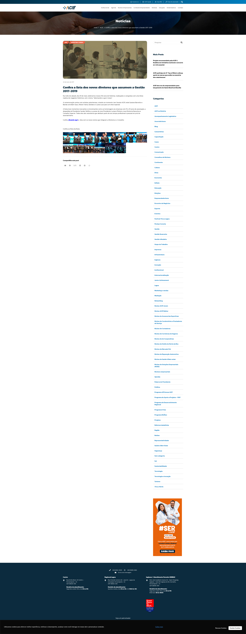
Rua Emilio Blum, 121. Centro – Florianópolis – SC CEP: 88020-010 (75, 582)
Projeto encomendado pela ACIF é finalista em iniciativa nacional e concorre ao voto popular (168, 62)
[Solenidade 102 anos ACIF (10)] (78, 148)
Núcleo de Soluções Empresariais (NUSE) (166, 365)
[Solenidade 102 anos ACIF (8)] (142, 137)
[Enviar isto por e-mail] (65, 165)
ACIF (156, 106)
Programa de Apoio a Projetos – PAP (167, 397)
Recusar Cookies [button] (220, 628)
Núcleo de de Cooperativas (164, 339)
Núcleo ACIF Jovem (161, 306)
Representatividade (162, 440)
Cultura (157, 167)
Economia (158, 178)
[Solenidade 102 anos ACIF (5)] (110, 137)
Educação (158, 188)
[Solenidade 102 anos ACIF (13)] (110, 148)
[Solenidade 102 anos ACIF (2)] (78, 137)
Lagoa (157, 285)
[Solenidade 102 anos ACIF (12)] (99, 148)
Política (157, 387)
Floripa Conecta (160, 224)
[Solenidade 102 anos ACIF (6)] (121, 137)
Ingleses (157, 260)
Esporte (157, 208)
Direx (156, 172)
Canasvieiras (159, 131)
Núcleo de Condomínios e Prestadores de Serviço (168, 322)
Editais (157, 183)
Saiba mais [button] (159, 627)
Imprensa (158, 249)
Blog (156, 126)
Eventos (157, 213)
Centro (157, 147)
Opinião (157, 377)
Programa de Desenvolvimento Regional (166, 403)
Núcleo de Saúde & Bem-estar (165, 359)
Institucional (159, 270)
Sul (156, 461)
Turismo (157, 481)
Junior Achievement (162, 280)
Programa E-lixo (160, 410)
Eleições (158, 193)
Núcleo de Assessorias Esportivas (167, 316)
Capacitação (159, 137)
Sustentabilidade (161, 466)
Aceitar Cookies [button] (235, 628)
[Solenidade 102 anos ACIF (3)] (89, 137)
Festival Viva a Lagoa (162, 219)
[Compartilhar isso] (70, 165)
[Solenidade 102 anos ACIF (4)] (99, 137)
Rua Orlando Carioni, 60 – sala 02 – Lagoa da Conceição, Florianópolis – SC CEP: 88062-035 (121, 582)
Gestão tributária (161, 239)
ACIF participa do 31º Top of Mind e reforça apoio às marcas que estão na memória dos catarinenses (168, 75)
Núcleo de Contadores (162, 328)
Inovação (158, 265)
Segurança (158, 451)
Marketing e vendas (161, 290)
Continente (159, 162)
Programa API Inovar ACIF (164, 392)
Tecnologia (158, 471)
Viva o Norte (159, 486)
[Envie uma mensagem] (116, 572)
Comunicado (159, 152)
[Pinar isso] (84, 165)
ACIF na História (160, 111)
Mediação (158, 295)
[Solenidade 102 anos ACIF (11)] (89, 148)
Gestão (157, 229)
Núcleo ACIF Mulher (161, 311)
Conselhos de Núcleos (162, 157)
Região (157, 430)
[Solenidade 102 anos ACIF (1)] (68, 137)
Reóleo (157, 435)
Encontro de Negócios (162, 203)
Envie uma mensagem (124, 573)
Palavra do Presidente (162, 382)
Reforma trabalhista (162, 425)
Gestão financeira (161, 234)
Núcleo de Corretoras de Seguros (166, 334)
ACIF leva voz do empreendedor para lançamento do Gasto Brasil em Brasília (167, 86)
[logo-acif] (69, 7)
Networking (159, 301)
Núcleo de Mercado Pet (163, 349)
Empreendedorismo (162, 198)
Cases (157, 142)
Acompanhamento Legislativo (165, 116)
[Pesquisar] (181, 42)
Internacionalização (162, 275)
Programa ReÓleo (161, 415)
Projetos (158, 420)
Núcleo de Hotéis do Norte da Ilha (166, 344)
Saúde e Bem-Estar (161, 445)
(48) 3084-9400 (117, 570)
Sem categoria (160, 456)
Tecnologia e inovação (163, 476)
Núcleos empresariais (162, 372)
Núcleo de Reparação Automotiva (167, 354)
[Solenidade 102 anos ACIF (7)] (131, 137)
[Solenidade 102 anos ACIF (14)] (121, 148)
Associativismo (160, 121)
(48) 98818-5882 (132, 570)
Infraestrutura (159, 254)
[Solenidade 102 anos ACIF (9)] (68, 148)
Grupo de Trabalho (161, 244)
